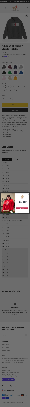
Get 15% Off (22, 208)
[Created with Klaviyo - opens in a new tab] (15, 213)
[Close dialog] (28, 194)
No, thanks (22, 210)
